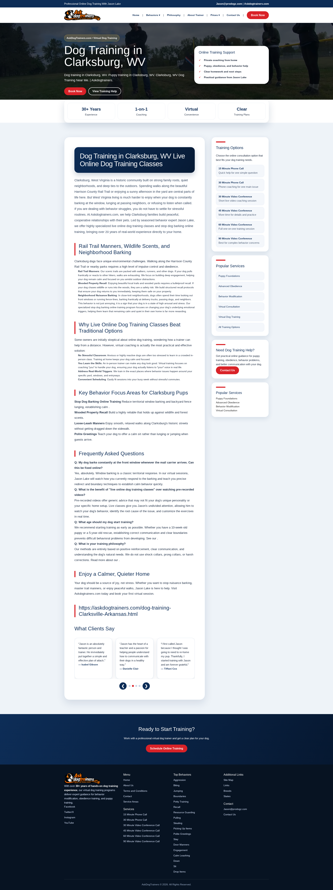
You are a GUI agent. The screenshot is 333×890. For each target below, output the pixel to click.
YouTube (69, 822)
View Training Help (104, 91)
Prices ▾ (215, 15)
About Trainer (195, 15)
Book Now (258, 15)
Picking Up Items (182, 828)
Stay (175, 839)
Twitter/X (69, 812)
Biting (176, 785)
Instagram (69, 817)
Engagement (180, 850)
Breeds (227, 790)
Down (176, 860)
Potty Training (181, 801)
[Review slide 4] (139, 686)
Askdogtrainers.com (256, 3)
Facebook (69, 806)
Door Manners (181, 844)
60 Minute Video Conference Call (141, 836)
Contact (127, 796)
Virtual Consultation (229, 306)
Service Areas (130, 801)
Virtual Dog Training (229, 316)
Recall (176, 807)
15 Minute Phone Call (135, 814)
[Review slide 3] (136, 686)
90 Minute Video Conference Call (141, 841)
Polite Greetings (182, 833)
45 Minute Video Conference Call (141, 830)
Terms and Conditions (135, 790)
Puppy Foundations (229, 276)
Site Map (228, 780)
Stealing (177, 823)
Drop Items (179, 871)
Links (226, 785)
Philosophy (174, 15)
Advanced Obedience (230, 286)
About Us (128, 785)
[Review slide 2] (133, 686)
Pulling (177, 817)
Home (136, 15)
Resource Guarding (184, 812)
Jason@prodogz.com (229, 3)
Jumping (178, 790)
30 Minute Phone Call (135, 819)
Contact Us (233, 15)
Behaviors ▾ (153, 15)
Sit (174, 866)
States (227, 796)
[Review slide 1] (130, 686)
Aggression (179, 780)
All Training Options (229, 327)
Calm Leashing (181, 855)
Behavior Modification (230, 296)
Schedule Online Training (166, 748)
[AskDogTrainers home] (91, 778)
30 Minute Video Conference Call (141, 825)
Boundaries (179, 796)
